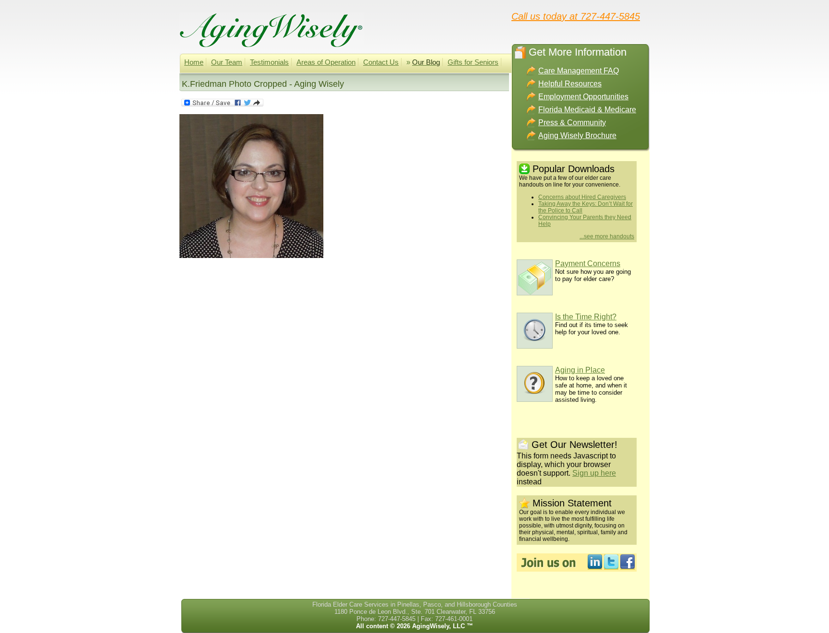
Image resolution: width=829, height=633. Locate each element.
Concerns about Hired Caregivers (582, 197)
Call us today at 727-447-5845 (575, 16)
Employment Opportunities (583, 97)
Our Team (226, 62)
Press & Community (572, 122)
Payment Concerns (587, 263)
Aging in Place (580, 370)
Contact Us (381, 62)
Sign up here (594, 473)
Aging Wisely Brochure (577, 135)
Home (193, 62)
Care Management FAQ (578, 71)
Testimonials (269, 62)
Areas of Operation (325, 62)
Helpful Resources (570, 84)
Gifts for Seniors (473, 62)
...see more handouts (607, 236)
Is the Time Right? (585, 317)
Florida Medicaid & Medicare (587, 110)
